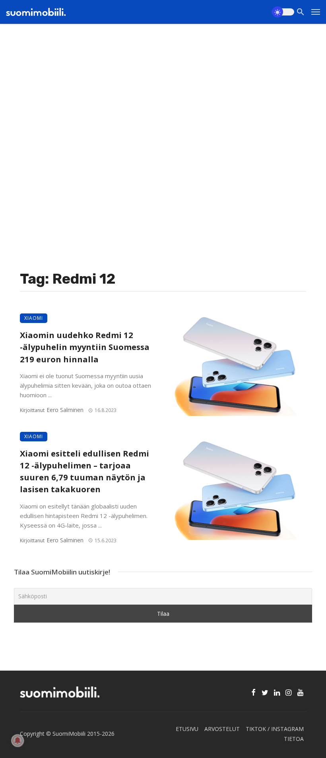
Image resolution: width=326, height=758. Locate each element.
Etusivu (187, 729)
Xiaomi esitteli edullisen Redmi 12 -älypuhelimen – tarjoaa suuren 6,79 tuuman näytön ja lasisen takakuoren (84, 471)
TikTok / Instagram (275, 729)
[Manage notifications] (17, 740)
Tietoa (294, 739)
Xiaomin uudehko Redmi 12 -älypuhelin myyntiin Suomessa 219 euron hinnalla (84, 346)
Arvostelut (222, 729)
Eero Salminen (65, 410)
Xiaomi (33, 318)
